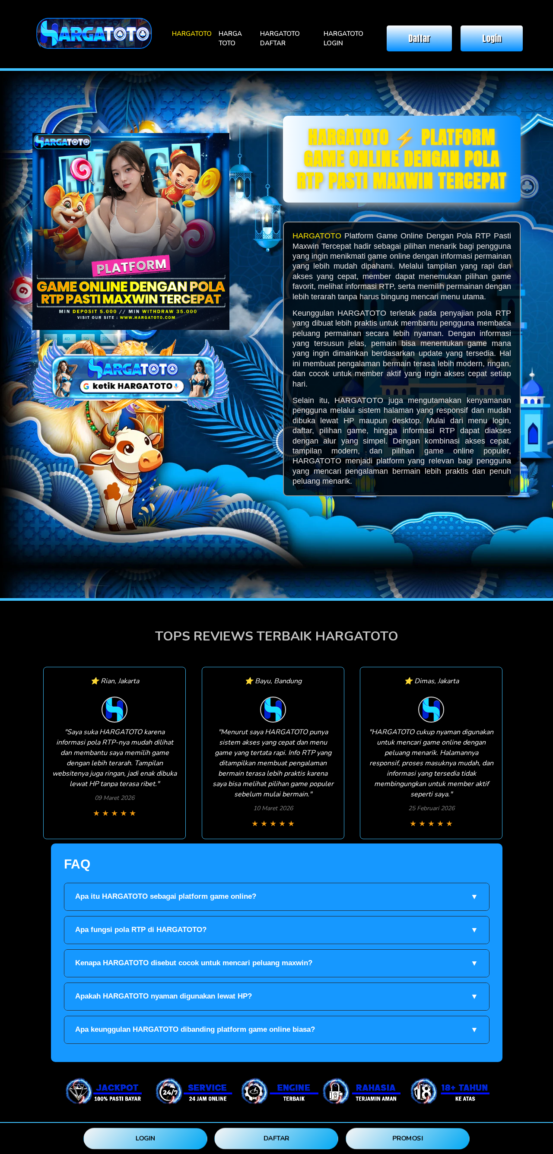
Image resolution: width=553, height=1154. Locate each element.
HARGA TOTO (230, 38)
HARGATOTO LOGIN (343, 38)
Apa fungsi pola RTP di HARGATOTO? (276, 930)
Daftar (419, 38)
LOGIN (145, 1138)
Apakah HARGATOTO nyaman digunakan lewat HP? (276, 996)
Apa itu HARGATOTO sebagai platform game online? (276, 896)
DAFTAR (276, 1138)
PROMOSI (407, 1138)
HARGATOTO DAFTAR (280, 38)
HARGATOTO (192, 33)
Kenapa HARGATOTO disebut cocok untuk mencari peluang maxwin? (276, 963)
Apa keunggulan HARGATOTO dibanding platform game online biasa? (276, 1029)
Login (491, 38)
